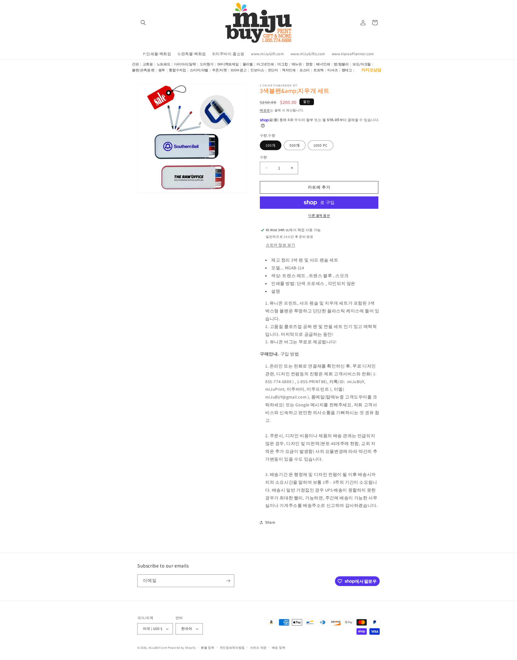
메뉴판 (297, 64)
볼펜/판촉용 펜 (143, 70)
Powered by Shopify (182, 648)
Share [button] (270, 522)
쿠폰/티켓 (219, 70)
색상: (276, 275)
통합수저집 (177, 70)
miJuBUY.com (157, 648)
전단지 (273, 70)
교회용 (148, 64)
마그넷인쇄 (265, 64)
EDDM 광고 (239, 70)
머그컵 (282, 64)
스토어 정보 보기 (280, 244)
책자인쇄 (289, 70)
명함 (309, 64)
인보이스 (257, 70)
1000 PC (320, 145)
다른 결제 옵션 (319, 215)
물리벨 (248, 64)
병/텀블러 (341, 64)
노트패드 (163, 64)
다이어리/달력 (185, 64)
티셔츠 (332, 70)
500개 (294, 145)
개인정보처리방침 (232, 648)
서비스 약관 (258, 648)
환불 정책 (207, 648)
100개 (271, 145)
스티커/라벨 (199, 70)
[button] (143, 23)
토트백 (318, 70)
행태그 (347, 70)
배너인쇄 (323, 64)
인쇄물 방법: (283, 283)
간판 (135, 64)
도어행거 (207, 64)
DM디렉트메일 (228, 64)
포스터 (304, 70)
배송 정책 (278, 648)
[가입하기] (228, 580)
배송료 (265, 110)
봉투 (161, 70)
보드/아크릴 (361, 64)
